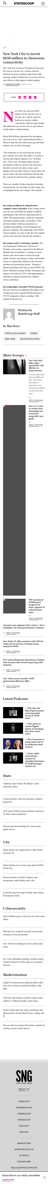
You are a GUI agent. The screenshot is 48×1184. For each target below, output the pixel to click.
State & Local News (15, 333)
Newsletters (24, 1143)
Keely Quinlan (36, 400)
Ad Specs (24, 1155)
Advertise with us (24, 1149)
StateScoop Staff (13, 84)
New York (10, 338)
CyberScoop (24, 1113)
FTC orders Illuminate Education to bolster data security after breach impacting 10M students (23, 662)
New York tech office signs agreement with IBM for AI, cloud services (36, 365)
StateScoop (24, 1119)
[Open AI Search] (8, 3)
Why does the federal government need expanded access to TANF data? (34, 713)
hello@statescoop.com (24, 1167)
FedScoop (24, 1101)
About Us (24, 1089)
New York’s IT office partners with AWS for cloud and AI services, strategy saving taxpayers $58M (23, 644)
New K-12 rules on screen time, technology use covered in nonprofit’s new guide (36, 412)
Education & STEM (29, 338)
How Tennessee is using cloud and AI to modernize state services (34, 743)
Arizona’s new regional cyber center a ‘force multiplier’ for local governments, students (24, 626)
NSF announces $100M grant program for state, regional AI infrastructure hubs (37, 606)
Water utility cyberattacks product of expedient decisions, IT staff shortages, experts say (34, 760)
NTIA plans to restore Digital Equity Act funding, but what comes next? (34, 728)
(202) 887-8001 (24, 1161)
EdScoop (24, 1125)
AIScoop (24, 1132)
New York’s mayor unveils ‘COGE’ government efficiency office (19, 680)
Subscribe (8, 1179)
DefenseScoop (24, 1107)
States (33, 333)
